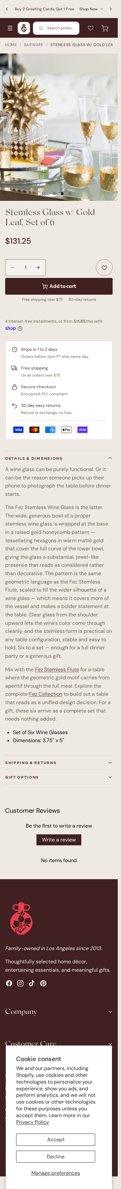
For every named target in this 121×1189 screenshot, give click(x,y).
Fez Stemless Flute (57, 669)
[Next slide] (111, 9)
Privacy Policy (32, 1122)
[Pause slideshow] (43, 194)
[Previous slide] (7, 9)
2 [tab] (62, 194)
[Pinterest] (43, 983)
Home (11, 45)
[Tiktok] (31, 983)
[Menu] (10, 28)
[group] (59, 127)
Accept (56, 1139)
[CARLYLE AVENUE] (24, 28)
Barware (34, 45)
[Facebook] (9, 983)
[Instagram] (20, 983)
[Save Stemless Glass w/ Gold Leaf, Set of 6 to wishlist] (104, 267)
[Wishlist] (91, 28)
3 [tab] (70, 194)
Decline (56, 1156)
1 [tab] (54, 194)
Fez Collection (45, 694)
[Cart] (105, 28)
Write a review (59, 839)
